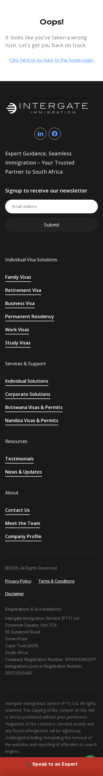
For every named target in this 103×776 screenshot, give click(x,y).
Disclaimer (14, 593)
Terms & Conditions (56, 581)
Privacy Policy (18, 581)
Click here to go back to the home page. (51, 60)
